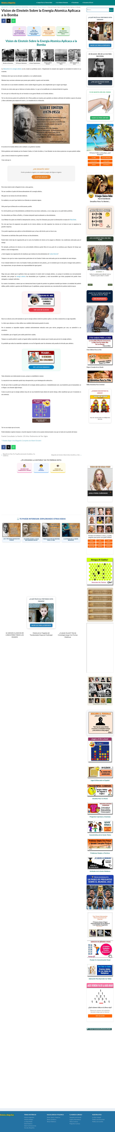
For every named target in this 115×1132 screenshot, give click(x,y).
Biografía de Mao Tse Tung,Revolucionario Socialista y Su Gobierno (19, 454)
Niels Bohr (73, 219)
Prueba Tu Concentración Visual (100, 960)
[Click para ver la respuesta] (106, 224)
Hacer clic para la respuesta (41, 625)
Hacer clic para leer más (100, 118)
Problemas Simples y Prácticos (100, 853)
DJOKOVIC (108, 546)
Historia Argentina (29, 1117)
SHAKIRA (100, 546)
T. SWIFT (108, 540)
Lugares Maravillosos (75, 1119)
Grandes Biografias (29, 1128)
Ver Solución (100, 1016)
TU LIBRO (94, 157)
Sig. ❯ (110, 284)
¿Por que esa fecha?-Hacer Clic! (100, 82)
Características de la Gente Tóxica (100, 835)
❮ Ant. (90, 284)
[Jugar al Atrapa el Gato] (100, 571)
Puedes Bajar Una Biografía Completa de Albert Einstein (21, 441)
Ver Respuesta (99, 299)
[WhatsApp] (13, 21)
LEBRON (100, 543)
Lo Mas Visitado (96, 1117)
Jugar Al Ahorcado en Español (100, 780)
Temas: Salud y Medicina (53, 1117)
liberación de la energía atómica (12, 69)
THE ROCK (91, 543)
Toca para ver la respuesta (41, 420)
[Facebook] (3, 21)
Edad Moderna (28, 1123)
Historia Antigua (28, 1119)
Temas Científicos (51, 1119)
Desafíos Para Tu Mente (100, 798)
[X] (8, 21)
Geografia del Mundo (75, 1117)
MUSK (100, 540)
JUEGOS (94, 164)
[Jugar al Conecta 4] (100, 750)
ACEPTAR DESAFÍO (41, 177)
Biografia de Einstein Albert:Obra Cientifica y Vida (65, 455)
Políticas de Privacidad (98, 1119)
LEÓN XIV (108, 543)
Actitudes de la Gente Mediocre (100, 871)
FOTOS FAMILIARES (106, 157)
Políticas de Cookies (97, 1121)
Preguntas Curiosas (75, 1123)
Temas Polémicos (51, 1121)
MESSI (91, 540)
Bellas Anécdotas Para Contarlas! (96, 384)
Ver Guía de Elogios (41, 309)
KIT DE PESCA (94, 161)
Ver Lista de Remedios (41, 367)
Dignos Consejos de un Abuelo (95, 367)
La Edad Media (28, 1121)
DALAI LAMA (91, 546)
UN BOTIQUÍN (106, 161)
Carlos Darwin (53, 254)
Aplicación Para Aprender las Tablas (100, 979)
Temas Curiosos (74, 1121)
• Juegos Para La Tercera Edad (44, 2)
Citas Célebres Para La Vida (94, 349)
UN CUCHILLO (106, 164)
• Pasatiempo (75, 2)
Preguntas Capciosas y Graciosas (100, 817)
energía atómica (21, 276)
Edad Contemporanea (30, 1125)
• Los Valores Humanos (62, 2)
